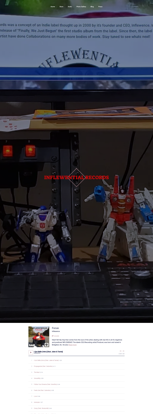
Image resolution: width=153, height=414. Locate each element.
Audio (70, 7)
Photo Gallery (81, 7)
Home (53, 7)
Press (100, 7)
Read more (72, 345)
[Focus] (38, 336)
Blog (92, 7)
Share (56, 336)
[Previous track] (121, 351)
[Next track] (123, 351)
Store (61, 7)
